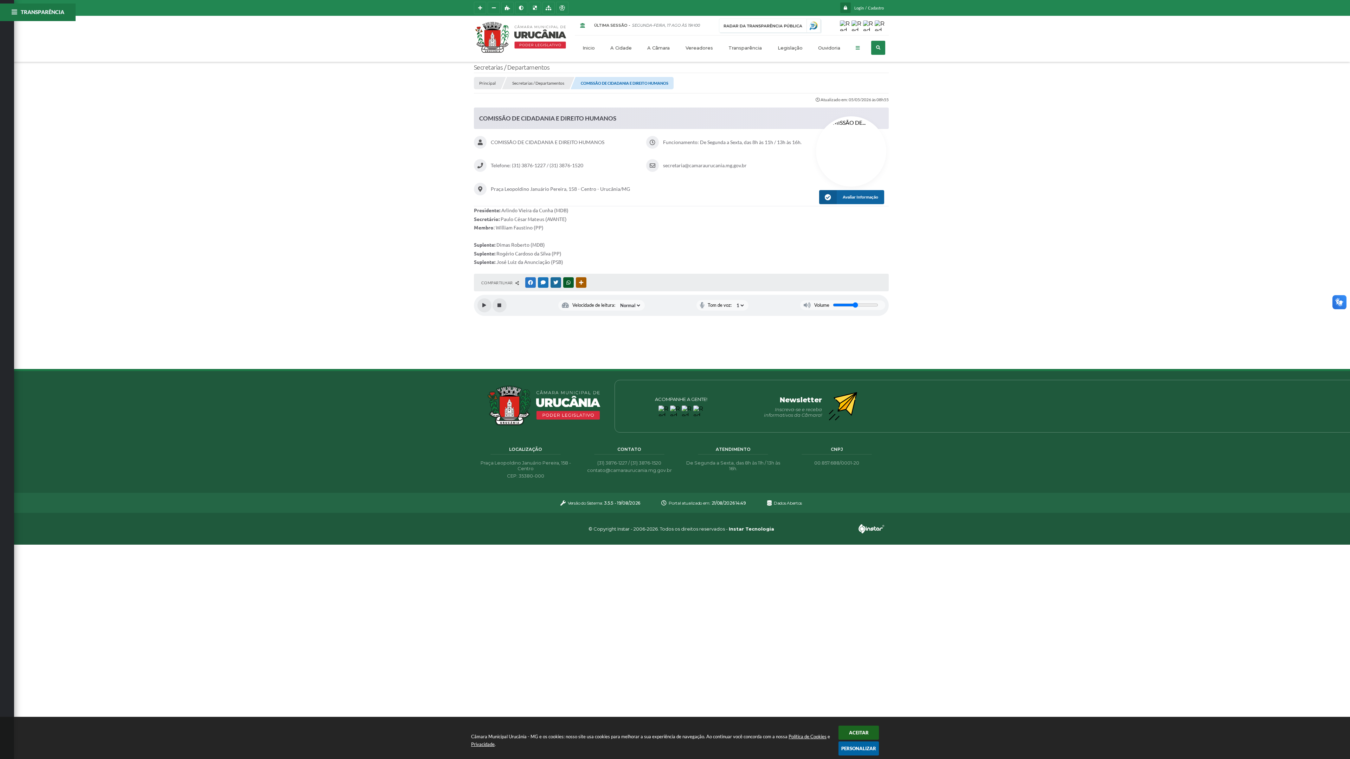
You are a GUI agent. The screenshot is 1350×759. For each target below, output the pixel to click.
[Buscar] (878, 48)
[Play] (484, 305)
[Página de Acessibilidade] (562, 8)
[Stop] (500, 305)
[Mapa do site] (548, 8)
